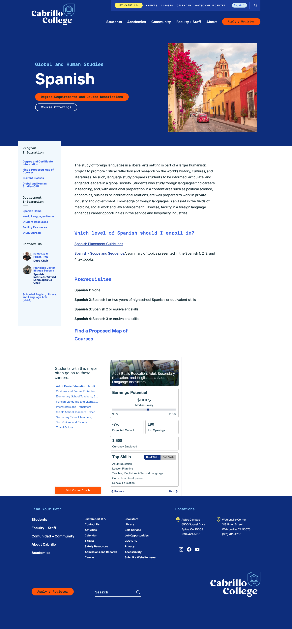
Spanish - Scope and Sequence (99, 253)
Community (161, 21)
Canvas (151, 5)
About (211, 21)
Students (114, 21)
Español (239, 5)
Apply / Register (241, 21)
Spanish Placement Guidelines (98, 243)
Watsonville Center (210, 5)
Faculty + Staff (188, 21)
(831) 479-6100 (191, 534)
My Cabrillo (129, 5)
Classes (167, 5)
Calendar (184, 5)
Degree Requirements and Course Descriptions (82, 97)
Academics (136, 21)
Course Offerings (56, 107)
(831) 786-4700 (231, 534)
